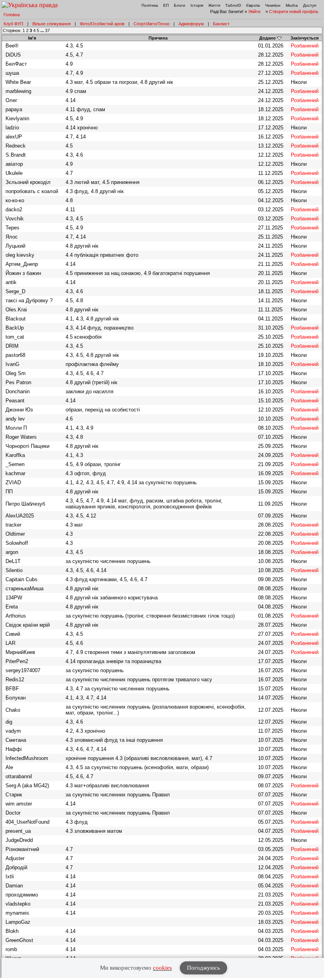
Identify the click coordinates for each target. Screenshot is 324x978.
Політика (149, 5)
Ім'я (32, 38)
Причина (158, 38)
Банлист (221, 23)
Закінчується (304, 38)
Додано (267, 38)
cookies (162, 968)
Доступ (309, 5)
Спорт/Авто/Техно (152, 23)
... (42, 30)
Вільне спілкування (51, 23)
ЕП (166, 5)
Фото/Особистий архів (102, 23)
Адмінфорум (191, 23)
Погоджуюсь (203, 968)
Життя (214, 5)
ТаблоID (233, 5)
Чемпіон (273, 5)
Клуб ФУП (13, 23)
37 (47, 30)
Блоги (179, 5)
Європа (253, 5)
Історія (196, 5)
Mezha (292, 5)
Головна (12, 14)
